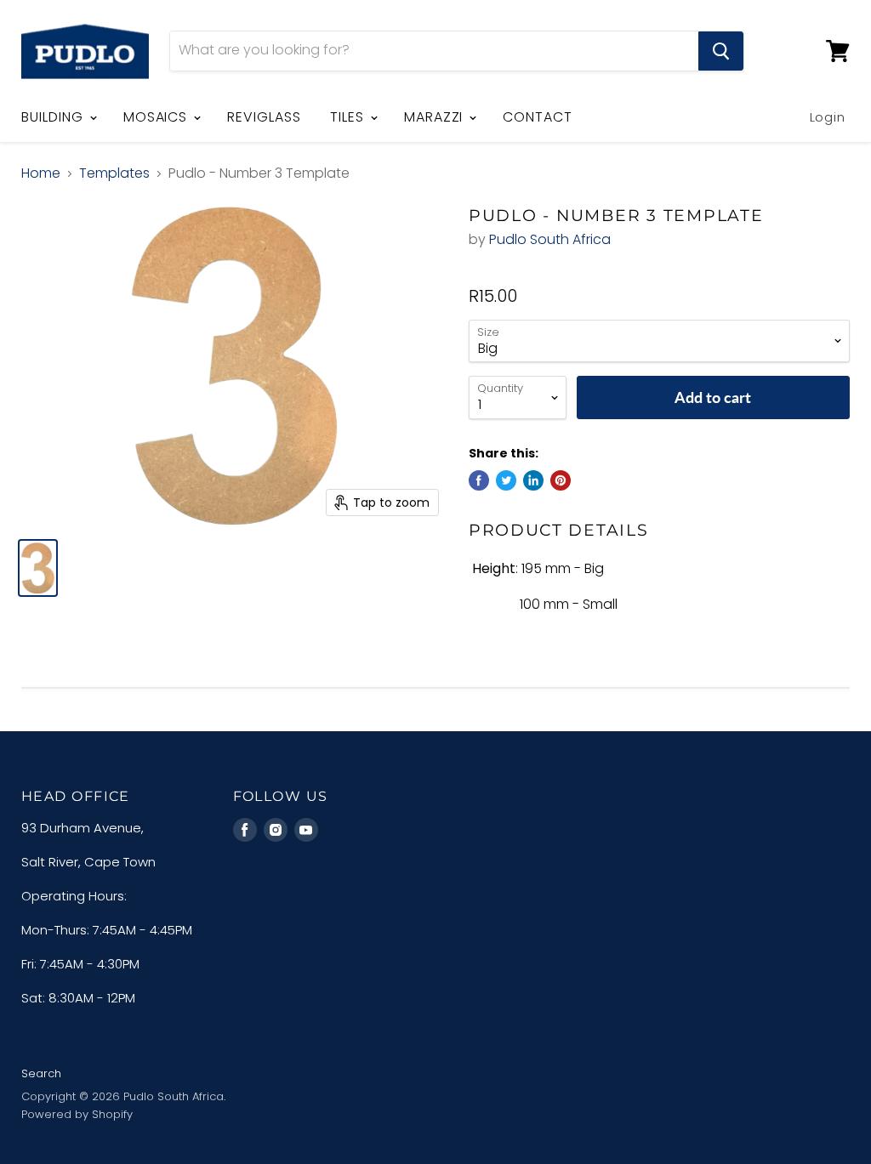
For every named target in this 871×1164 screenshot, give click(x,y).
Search (41, 1073)
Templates (114, 173)
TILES (349, 117)
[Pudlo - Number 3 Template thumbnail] (38, 568)
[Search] (720, 51)
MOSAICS (157, 117)
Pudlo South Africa (550, 239)
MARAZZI (436, 117)
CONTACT (537, 117)
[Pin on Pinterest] (560, 480)
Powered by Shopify (77, 1114)
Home (40, 173)
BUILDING (54, 117)
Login (828, 117)
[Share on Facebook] (479, 480)
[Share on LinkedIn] (533, 480)
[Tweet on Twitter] (506, 480)
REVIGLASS (264, 117)
